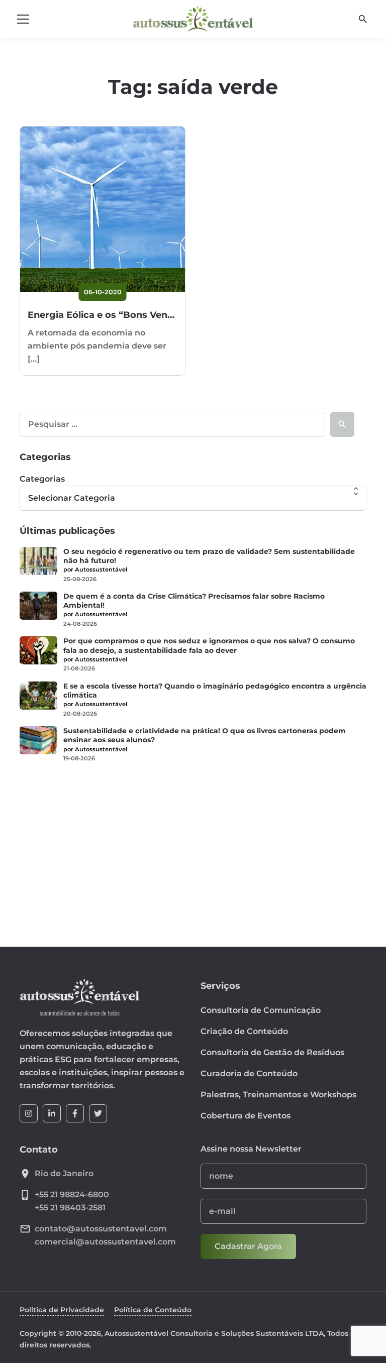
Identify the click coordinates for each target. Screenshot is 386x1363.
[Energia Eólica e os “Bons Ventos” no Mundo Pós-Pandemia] (102, 209)
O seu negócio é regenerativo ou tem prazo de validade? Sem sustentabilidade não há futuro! (209, 556)
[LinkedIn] (52, 1113)
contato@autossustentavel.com (101, 1228)
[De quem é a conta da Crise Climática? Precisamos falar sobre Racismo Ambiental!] (38, 606)
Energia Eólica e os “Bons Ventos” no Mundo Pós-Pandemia (168, 314)
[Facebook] (75, 1113)
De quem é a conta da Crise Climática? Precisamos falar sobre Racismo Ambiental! (194, 601)
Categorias (42, 479)
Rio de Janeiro (64, 1173)
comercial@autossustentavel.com (105, 1241)
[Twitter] (98, 1113)
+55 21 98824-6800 (72, 1194)
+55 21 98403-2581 (70, 1207)
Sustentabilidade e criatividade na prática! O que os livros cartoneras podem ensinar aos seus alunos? (204, 735)
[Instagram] (29, 1113)
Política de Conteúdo (152, 1309)
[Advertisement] (193, 848)
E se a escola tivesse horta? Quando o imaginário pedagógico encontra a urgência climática (214, 690)
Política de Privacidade (62, 1309)
